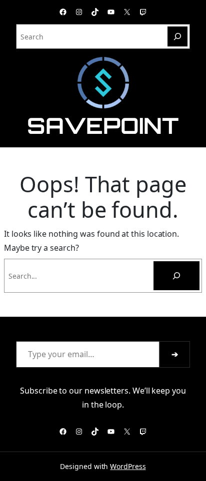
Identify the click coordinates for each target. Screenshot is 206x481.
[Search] (178, 36)
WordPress (128, 466)
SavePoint (102, 125)
